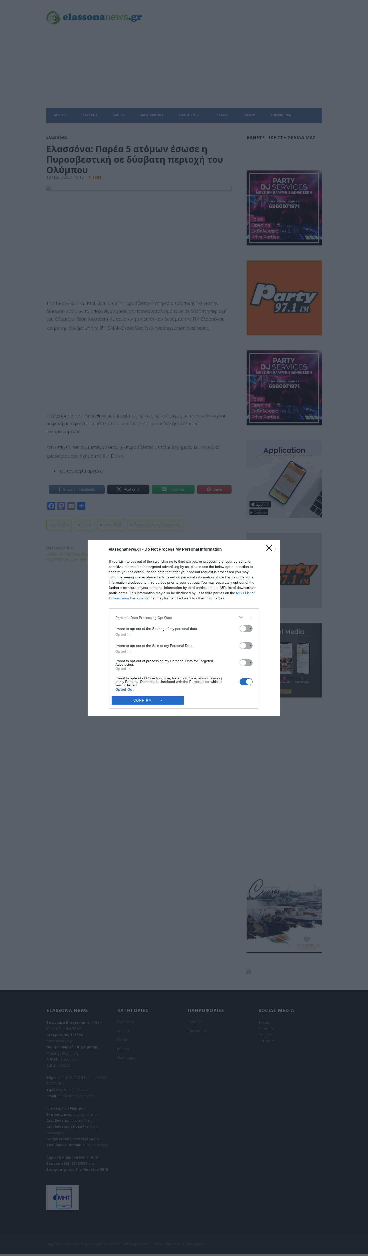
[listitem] (184, 617)
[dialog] (184, 628)
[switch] (246, 628)
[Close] (270, 549)
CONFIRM (142, 700)
